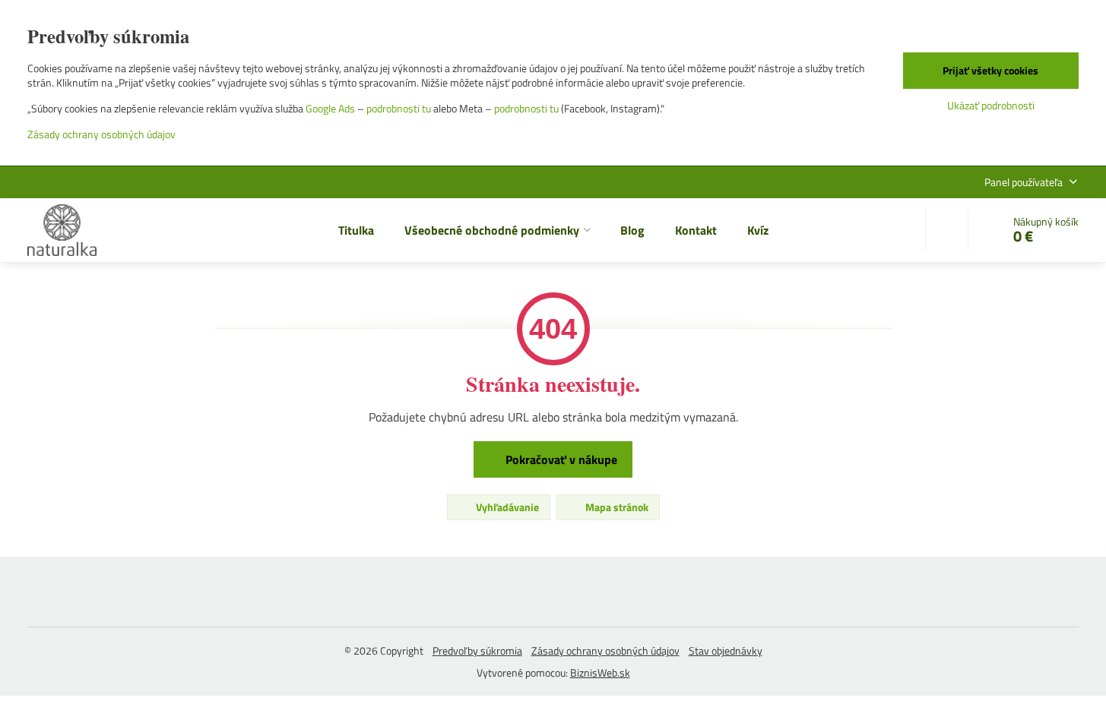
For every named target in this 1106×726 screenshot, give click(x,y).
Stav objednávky (725, 650)
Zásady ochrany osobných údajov (605, 650)
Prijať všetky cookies (990, 70)
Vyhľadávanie (506, 507)
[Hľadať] (947, 230)
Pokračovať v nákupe (559, 459)
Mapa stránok (615, 507)
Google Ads (330, 108)
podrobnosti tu (398, 108)
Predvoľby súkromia (477, 650)
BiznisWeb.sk (600, 672)
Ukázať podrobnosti (991, 105)
